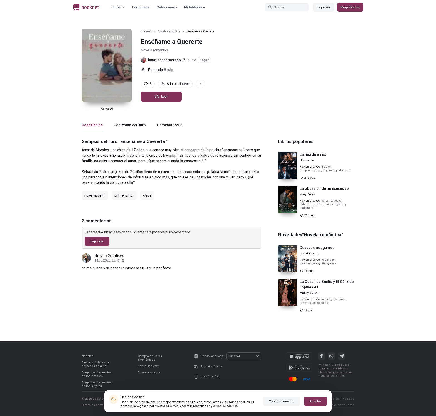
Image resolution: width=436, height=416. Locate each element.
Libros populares (296, 141)
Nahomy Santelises (109, 255)
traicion (326, 166)
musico (326, 299)
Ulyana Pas (307, 160)
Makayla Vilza (309, 292)
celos (325, 200)
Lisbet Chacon (309, 253)
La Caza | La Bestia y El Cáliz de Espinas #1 (327, 284)
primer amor (124, 195)
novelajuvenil (94, 195)
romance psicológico (314, 302)
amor (333, 263)
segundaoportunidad (336, 170)
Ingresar (324, 7)
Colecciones (167, 7)
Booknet (146, 31)
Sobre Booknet (148, 366)
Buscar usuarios (149, 372)
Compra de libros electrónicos (150, 357)
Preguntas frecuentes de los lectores (96, 374)
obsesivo (339, 299)
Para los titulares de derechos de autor (95, 364)
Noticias (87, 356)
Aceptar (315, 401)
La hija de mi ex (313, 154)
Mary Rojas (307, 194)
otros (147, 195)
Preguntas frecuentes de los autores (96, 384)
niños (324, 263)
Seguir (204, 60)
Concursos (140, 7)
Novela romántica (169, 31)
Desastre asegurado (317, 248)
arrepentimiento (310, 170)
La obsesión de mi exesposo (324, 188)
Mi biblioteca (194, 7)
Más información (282, 401)
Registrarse (350, 7)
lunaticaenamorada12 (166, 60)
